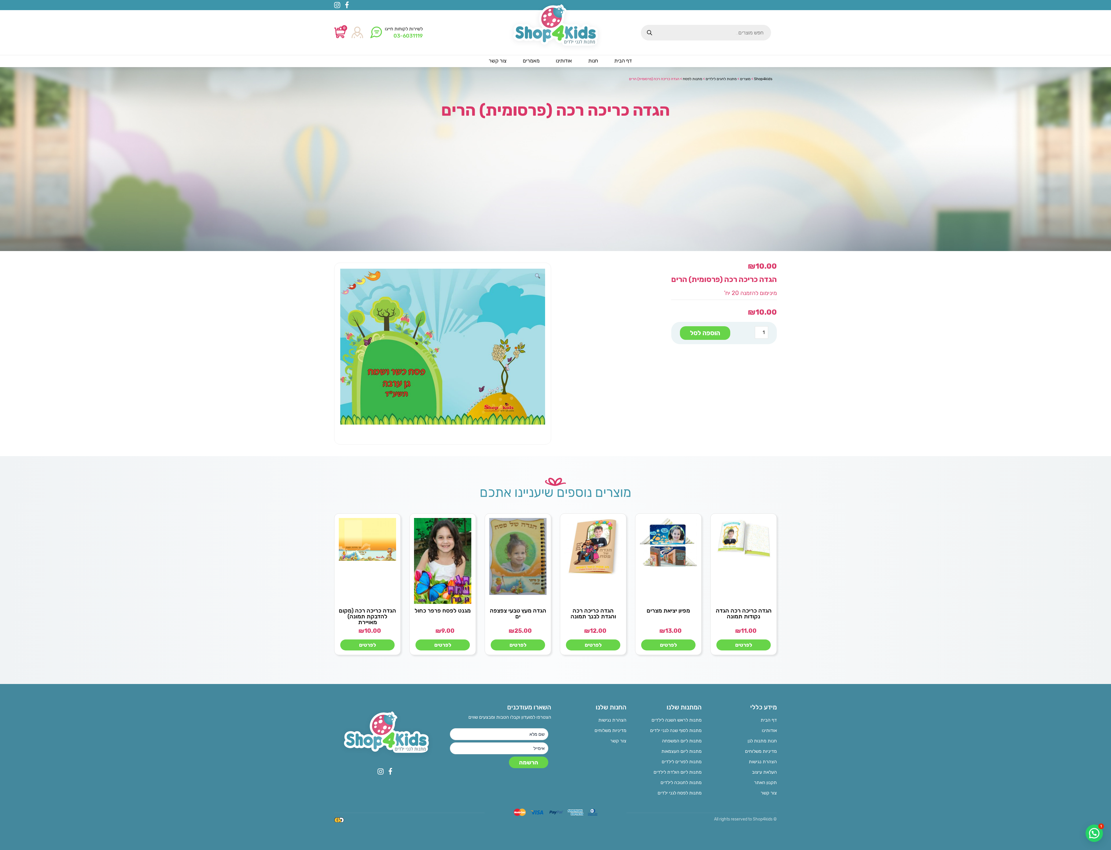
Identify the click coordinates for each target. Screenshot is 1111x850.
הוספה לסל (705, 333)
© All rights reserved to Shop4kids (745, 819)
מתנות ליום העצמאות (681, 751)
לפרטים (743, 645)
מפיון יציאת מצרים (668, 610)
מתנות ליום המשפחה (682, 741)
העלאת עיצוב (764, 772)
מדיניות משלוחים (761, 751)
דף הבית (769, 720)
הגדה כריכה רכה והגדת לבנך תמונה (593, 613)
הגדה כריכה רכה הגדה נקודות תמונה (744, 613)
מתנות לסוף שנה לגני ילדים (676, 730)
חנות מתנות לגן (762, 741)
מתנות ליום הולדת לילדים (678, 772)
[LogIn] (357, 33)
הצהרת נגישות (763, 761)
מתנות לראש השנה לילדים (677, 720)
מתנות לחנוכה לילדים (681, 782)
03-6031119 (408, 35)
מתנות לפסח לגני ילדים (680, 793)
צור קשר (769, 793)
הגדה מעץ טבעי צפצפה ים (518, 613)
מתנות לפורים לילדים (682, 761)
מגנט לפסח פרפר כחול (443, 610)
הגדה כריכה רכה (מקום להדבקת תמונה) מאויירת (367, 616)
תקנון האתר (765, 782)
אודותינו (769, 730)
